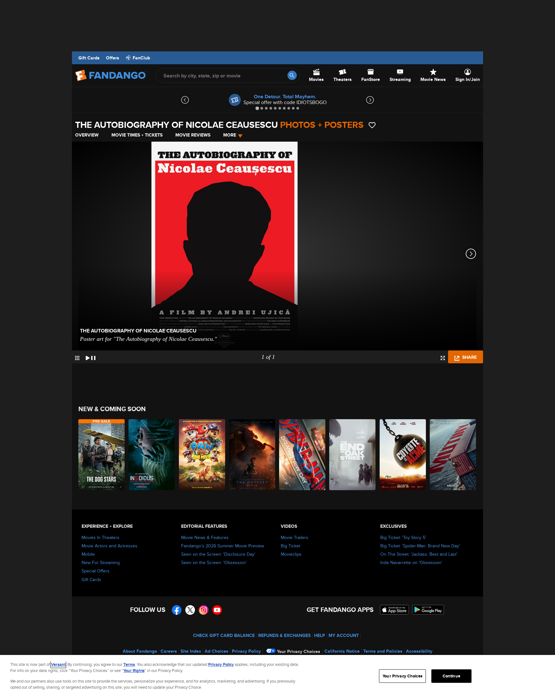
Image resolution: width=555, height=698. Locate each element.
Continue (451, 676)
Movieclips (291, 554)
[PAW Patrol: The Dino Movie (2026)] (202, 454)
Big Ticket (290, 546)
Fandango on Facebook (176, 610)
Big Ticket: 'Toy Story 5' (403, 537)
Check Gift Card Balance (224, 635)
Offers (112, 57)
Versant (58, 664)
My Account (344, 635)
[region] (277, 676)
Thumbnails (77, 358)
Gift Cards (89, 57)
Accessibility (419, 651)
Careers (169, 651)
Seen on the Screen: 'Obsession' (214, 562)
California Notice (342, 651)
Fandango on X (190, 610)
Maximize (443, 358)
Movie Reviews (192, 135)
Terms (129, 664)
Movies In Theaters (100, 537)
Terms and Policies (382, 651)
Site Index (191, 651)
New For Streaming (101, 562)
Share (469, 357)
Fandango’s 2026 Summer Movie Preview (222, 546)
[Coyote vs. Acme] (403, 454)
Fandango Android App (428, 609)
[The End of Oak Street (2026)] (352, 454)
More (229, 135)
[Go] (292, 75)
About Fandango (140, 651)
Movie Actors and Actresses (109, 546)
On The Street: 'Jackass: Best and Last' (418, 554)
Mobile (88, 554)
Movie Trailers (294, 537)
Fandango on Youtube (217, 610)
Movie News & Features (205, 537)
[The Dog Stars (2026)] (101, 454)
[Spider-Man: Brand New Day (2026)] (302, 454)
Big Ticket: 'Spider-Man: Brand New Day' (420, 546)
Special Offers (96, 571)
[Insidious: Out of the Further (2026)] (151, 454)
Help (319, 635)
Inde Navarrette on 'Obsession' (411, 562)
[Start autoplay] (90, 356)
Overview (87, 135)
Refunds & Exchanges (284, 635)
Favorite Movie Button (372, 125)
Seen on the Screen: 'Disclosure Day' (218, 554)
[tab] (257, 108)
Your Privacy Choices (298, 651)
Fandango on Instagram (203, 610)
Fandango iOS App (394, 609)
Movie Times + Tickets (137, 135)
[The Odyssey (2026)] (252, 454)
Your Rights (134, 670)
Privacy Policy (246, 651)
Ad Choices (216, 651)
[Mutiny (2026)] (453, 454)
